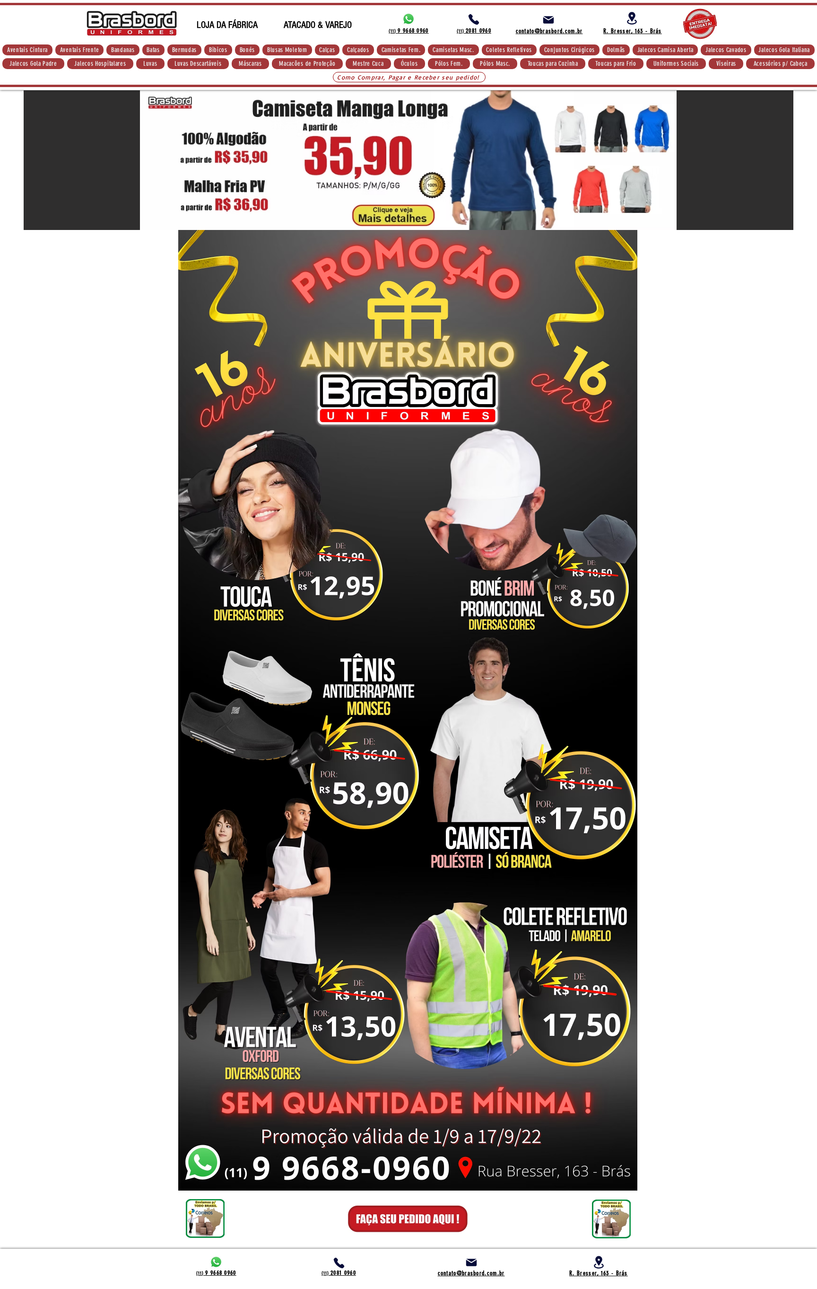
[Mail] (548, 20)
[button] (27, 49)
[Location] (632, 18)
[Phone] (474, 19)
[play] (773, 221)
